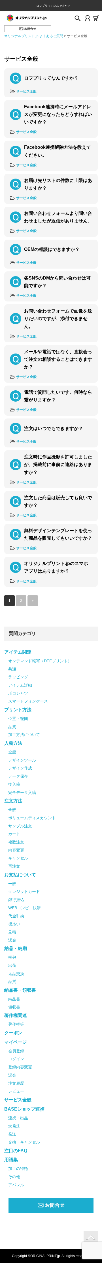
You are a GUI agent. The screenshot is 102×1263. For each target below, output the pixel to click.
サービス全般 (26, 91)
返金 (12, 940)
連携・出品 (18, 1118)
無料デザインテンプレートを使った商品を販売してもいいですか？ (58, 534)
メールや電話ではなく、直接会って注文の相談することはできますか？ (58, 359)
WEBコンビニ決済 (24, 908)
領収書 (14, 1007)
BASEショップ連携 (24, 1109)
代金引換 (16, 916)
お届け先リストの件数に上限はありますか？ (58, 184)
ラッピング (18, 677)
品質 (12, 726)
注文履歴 (16, 1083)
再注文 (14, 866)
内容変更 (16, 850)
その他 (14, 1176)
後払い (14, 924)
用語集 (11, 1159)
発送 (12, 1134)
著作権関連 (15, 1015)
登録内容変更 (20, 1067)
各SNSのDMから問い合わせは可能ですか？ (57, 282)
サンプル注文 (20, 826)
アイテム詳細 (20, 685)
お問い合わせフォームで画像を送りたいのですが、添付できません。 (58, 318)
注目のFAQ (15, 1150)
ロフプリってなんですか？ (51, 78)
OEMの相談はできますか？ (52, 249)
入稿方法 (13, 743)
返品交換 (16, 973)
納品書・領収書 (20, 990)
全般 (12, 752)
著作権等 (16, 1024)
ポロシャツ (18, 693)
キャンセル (18, 858)
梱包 (12, 957)
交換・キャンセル (24, 1142)
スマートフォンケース (28, 701)
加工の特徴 (18, 1168)
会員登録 (16, 1051)
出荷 (12, 965)
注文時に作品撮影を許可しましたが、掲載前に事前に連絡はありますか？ (58, 464)
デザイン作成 (20, 768)
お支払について (20, 874)
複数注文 (16, 842)
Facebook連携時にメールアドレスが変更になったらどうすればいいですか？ (58, 114)
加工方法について (24, 734)
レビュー (16, 1091)
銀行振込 (16, 899)
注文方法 (13, 800)
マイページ (15, 1042)
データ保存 (18, 776)
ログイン (16, 1059)
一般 (12, 883)
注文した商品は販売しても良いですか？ (58, 501)
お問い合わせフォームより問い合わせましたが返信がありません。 (58, 217)
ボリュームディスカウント (32, 818)
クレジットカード (24, 891)
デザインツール (22, 760)
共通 (12, 669)
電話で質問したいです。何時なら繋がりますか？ (58, 396)
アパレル (16, 1185)
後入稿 (14, 784)
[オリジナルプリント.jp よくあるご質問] (26, 17)
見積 (12, 932)
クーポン (13, 1032)
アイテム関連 (17, 652)
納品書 (14, 999)
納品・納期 (15, 948)
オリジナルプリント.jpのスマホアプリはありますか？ (56, 567)
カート (14, 834)
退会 (12, 1075)
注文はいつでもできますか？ (53, 428)
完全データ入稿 (22, 792)
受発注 (14, 1126)
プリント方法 (17, 709)
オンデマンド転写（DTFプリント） (40, 661)
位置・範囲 (18, 718)
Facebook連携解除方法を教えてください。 (57, 151)
